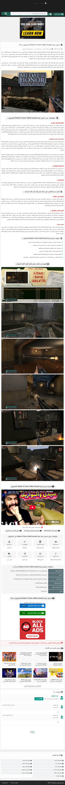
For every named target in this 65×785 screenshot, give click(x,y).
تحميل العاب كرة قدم (58, 769)
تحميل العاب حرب (37, 49)
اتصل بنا (38, 698)
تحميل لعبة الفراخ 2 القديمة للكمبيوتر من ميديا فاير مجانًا (25, 664)
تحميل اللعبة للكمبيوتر (31, 605)
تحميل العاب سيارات (26, 766)
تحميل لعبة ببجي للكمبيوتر (13, 530)
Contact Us (5, 782)
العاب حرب (9, 559)
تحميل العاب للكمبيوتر (27, 49)
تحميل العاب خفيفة (26, 763)
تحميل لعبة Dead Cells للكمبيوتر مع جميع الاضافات (40, 680)
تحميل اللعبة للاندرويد (31, 613)
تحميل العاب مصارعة (26, 772)
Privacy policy (14, 782)
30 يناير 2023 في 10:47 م (7, 715)
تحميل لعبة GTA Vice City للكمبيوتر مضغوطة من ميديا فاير (9, 664)
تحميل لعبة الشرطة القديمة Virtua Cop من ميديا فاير (9, 680)
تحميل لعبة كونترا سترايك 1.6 (32, 530)
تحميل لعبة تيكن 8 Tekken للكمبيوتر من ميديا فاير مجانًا (41, 664)
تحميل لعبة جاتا (59, 775)
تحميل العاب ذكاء (58, 766)
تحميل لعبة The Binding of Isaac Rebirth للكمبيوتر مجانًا (56, 664)
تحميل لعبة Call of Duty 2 (51, 530)
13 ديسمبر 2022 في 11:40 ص (8, 705)
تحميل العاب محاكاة (58, 772)
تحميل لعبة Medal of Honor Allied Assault (53, 52)
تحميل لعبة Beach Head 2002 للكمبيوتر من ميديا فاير (25, 680)
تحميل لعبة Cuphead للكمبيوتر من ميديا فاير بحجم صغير (56, 680)
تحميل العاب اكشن (46, 49)
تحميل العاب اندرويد (26, 760)
